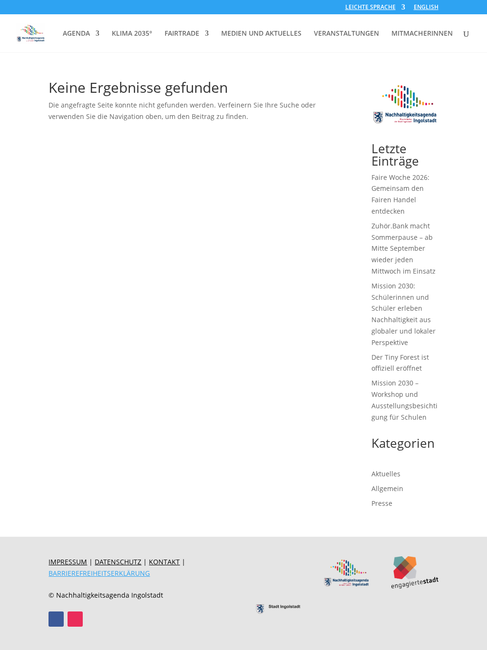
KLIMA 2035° (132, 34)
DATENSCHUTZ (118, 561)
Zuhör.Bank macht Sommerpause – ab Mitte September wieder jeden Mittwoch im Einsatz (403, 248)
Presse (381, 503)
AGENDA (76, 34)
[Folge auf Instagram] (75, 619)
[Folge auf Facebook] (56, 619)
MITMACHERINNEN (422, 34)
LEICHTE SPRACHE (370, 7)
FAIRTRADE (182, 34)
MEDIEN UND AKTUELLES (261, 34)
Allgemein (387, 488)
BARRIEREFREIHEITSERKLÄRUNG (99, 573)
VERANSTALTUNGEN (346, 34)
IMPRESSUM (68, 561)
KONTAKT (164, 561)
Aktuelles (385, 473)
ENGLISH (426, 7)
